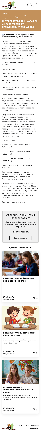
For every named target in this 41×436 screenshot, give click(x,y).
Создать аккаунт (21, 238)
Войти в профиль (21, 232)
